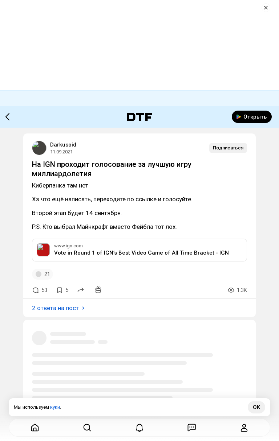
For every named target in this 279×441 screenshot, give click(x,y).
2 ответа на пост (55, 308)
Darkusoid (63, 144)
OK (256, 407)
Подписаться (228, 148)
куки (55, 407)
